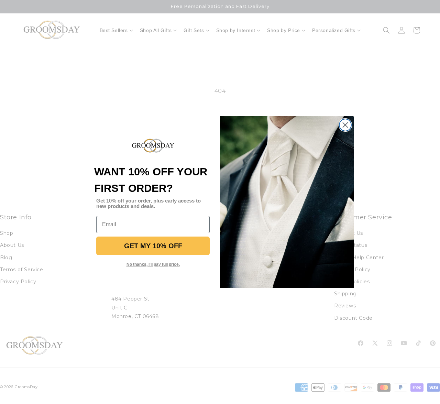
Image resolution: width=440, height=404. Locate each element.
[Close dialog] (345, 125)
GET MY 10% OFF (153, 246)
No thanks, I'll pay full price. (153, 264)
